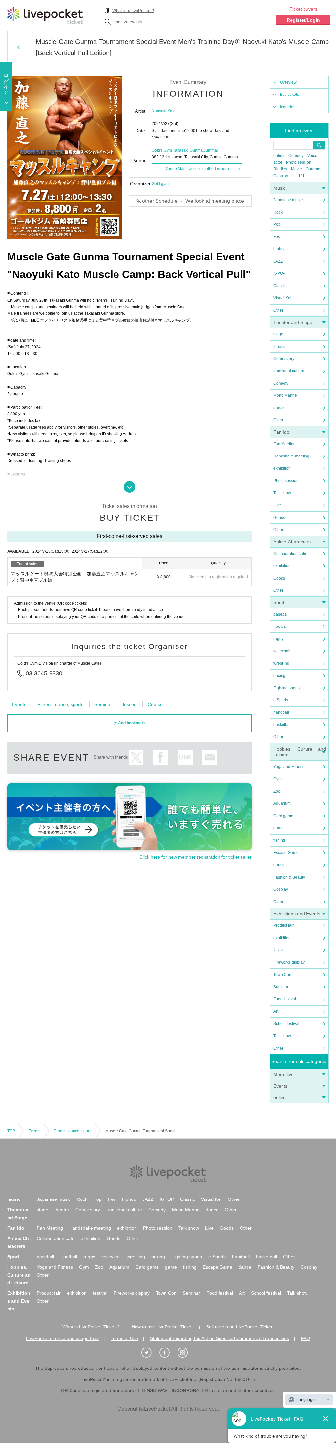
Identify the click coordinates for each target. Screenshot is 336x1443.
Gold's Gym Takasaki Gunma (177, 150)
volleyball (281, 651)
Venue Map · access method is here (197, 168)
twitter (136, 757)
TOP (11, 1131)
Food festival (284, 999)
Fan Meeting (284, 444)
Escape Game (286, 852)
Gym (277, 779)
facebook (160, 757)
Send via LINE (185, 757)
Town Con (282, 974)
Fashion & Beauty (289, 877)
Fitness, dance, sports (60, 704)
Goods (279, 517)
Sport (278, 602)
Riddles (280, 169)
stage (278, 334)
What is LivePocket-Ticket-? (91, 1326)
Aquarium (282, 803)
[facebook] (168, 1353)
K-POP (279, 273)
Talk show (282, 493)
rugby (278, 638)
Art (275, 1011)
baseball (281, 614)
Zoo (276, 791)
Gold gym (160, 183)
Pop (277, 224)
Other (278, 310)
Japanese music (288, 200)
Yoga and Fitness (288, 766)
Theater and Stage (292, 322)
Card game (283, 816)
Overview (288, 82)
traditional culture (288, 371)
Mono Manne (285, 395)
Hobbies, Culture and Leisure (19, 1274)
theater (279, 346)
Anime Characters (292, 541)
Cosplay (280, 176)
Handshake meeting (291, 456)
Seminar (280, 987)
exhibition (282, 468)
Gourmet (313, 169)
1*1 (301, 176)
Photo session (298, 162)
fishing (279, 840)
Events (280, 1086)
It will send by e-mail (209, 757)
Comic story (283, 358)
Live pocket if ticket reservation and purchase (45, 15)
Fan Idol (281, 432)
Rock (278, 212)
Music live (283, 1074)
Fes (276, 236)
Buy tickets (289, 94)
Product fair (283, 925)
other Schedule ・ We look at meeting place (193, 201)
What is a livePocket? (133, 10)
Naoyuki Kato (164, 111)
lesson (129, 704)
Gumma (210, 150)
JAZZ (278, 261)
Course (155, 704)
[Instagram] (186, 1353)
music (279, 188)
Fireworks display (288, 962)
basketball (282, 724)
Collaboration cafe (289, 553)
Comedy (296, 155)
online (278, 155)
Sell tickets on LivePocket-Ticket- (240, 1326)
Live (277, 505)
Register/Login (303, 20)
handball (281, 712)
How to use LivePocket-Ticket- (163, 1326)
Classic (279, 286)
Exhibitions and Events (296, 913)
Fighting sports (286, 688)
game (278, 828)
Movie (296, 169)
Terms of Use (124, 1338)
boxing (279, 675)
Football (280, 626)
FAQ (305, 1338)
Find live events (127, 21)
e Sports (280, 700)
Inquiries (287, 107)
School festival (286, 1023)
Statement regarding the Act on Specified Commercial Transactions (219, 1338)
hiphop (279, 249)
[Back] (18, 47)
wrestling (281, 663)
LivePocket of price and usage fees (62, 1338)
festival (279, 950)
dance (278, 408)
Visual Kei (282, 298)
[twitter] (149, 1353)
